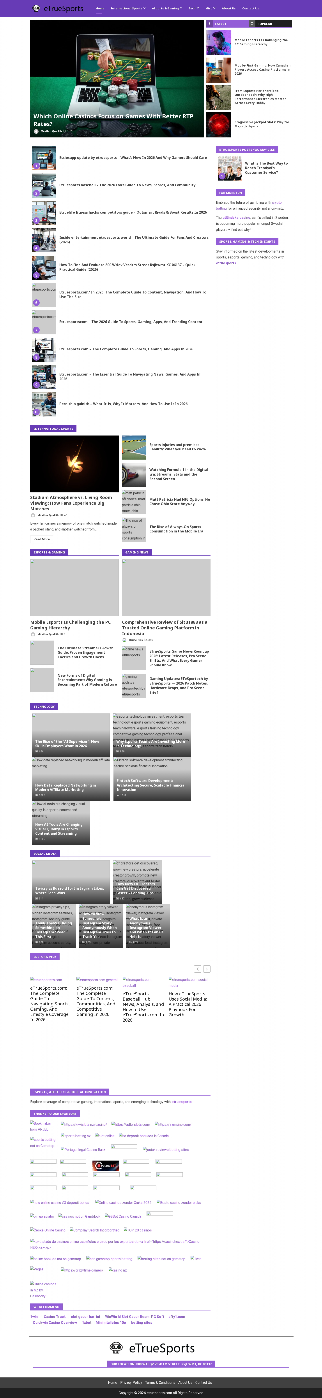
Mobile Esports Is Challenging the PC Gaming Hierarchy (218, 42)
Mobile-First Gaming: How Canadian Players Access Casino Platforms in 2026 (218, 70)
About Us (229, 8)
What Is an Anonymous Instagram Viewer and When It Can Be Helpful (146, 927)
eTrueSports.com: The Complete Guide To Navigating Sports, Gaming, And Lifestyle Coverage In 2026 (50, 1003)
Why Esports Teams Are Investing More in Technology (150, 743)
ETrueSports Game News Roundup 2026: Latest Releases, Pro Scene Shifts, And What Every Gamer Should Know (134, 658)
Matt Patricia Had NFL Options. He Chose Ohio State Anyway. (134, 502)
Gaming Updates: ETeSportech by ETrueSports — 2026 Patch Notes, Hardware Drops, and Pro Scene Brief (134, 686)
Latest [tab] (220, 24)
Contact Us (250, 8)
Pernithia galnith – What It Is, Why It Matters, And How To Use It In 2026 (44, 404)
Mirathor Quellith (51, 131)
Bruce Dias (136, 639)
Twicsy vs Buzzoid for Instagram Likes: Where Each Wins (69, 890)
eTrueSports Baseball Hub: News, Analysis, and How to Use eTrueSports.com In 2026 (143, 1006)
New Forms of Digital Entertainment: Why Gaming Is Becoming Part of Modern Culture (42, 680)
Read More (42, 539)
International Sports (126, 8)
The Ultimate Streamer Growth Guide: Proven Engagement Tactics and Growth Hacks (42, 653)
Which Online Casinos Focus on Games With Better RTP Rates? (117, 78)
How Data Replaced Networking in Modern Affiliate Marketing (65, 787)
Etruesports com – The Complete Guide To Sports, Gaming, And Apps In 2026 (44, 350)
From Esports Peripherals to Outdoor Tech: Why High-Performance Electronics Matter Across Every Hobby (218, 97)
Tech (192, 8)
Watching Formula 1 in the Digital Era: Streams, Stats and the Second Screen (134, 475)
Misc (208, 8)
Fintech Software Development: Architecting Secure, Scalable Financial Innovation (151, 785)
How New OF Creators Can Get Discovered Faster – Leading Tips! (135, 888)
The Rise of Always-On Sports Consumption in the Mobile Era (134, 530)
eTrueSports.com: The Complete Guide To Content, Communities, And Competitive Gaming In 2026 (95, 1001)
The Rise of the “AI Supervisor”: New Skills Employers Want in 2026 (67, 743)
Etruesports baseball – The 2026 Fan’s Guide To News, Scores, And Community (44, 186)
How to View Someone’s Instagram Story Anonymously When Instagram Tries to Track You (99, 925)
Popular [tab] (265, 24)
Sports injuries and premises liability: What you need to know (134, 448)
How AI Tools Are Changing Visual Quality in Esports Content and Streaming (59, 829)
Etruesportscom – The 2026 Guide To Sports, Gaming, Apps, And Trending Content (44, 322)
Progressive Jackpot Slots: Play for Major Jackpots (218, 124)
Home (100, 8)
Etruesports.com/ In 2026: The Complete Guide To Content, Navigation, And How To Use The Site (44, 295)
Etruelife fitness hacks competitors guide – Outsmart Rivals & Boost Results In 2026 (44, 213)
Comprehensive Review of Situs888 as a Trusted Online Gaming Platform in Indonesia (166, 587)
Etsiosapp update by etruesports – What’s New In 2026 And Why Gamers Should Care (44, 158)
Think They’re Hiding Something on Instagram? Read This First (53, 930)
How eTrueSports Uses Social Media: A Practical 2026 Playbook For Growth (188, 1004)
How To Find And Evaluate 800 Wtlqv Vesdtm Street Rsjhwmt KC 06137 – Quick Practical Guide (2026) (44, 268)
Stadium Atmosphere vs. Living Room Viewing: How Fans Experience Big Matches (74, 464)
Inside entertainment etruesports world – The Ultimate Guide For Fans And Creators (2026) (44, 240)
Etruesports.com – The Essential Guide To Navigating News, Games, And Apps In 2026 (44, 377)
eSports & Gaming (165, 8)
